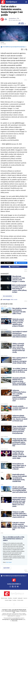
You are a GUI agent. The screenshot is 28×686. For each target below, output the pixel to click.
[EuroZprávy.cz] (10, 2)
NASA (12, 299)
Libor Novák (8, 562)
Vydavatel (20, 598)
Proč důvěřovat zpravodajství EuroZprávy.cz (14, 46)
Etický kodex (4, 598)
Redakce (10, 598)
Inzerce (25, 598)
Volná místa (20, 600)
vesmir (15, 299)
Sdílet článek (22, 23)
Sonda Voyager (6, 299)
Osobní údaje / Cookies (10, 600)
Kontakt (15, 598)
